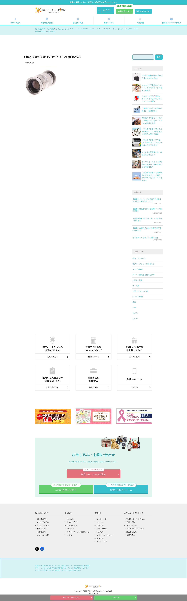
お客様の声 (41, 532)
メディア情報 (102, 529)
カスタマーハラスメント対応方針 (145, 238)
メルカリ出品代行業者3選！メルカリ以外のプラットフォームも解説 (152, 98)
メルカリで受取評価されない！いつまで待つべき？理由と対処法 (152, 87)
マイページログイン (134, 529)
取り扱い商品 (78, 23)
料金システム (109, 23)
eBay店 (69, 529)
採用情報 (100, 538)
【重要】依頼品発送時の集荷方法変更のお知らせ (146, 229)
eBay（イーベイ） (139, 258)
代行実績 (140, 23)
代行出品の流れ (47, 23)
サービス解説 (137, 269)
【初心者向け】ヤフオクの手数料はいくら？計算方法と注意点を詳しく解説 (152, 131)
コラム (69, 535)
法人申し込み (131, 532)
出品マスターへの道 (140, 291)
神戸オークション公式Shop (77, 532)
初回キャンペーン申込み (171, 23)
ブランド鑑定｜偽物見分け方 (143, 275)
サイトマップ (102, 542)
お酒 (134, 307)
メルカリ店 (71, 525)
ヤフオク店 (71, 522)
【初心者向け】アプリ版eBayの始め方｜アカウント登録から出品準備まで (152, 142)
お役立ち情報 (137, 280)
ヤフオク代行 (137, 297)
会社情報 (100, 525)
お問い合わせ (131, 525)
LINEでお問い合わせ (66, 488)
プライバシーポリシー (105, 535)
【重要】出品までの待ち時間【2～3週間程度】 (147, 210)
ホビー (135, 318)
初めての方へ (15, 23)
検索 (159, 57)
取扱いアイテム (43, 525)
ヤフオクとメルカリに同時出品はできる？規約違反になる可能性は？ (152, 164)
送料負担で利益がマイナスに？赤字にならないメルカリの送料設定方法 (152, 120)
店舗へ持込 (130, 522)
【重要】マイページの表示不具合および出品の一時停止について (146, 200)
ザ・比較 (135, 286)
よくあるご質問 (43, 535)
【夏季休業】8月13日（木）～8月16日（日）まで (147, 220)
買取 (134, 302)
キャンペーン (102, 519)
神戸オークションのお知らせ (143, 264)
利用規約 (100, 532)
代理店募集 (130, 535)
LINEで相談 (115, 597)
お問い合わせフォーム (121, 488)
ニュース (100, 522)
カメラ (135, 313)
